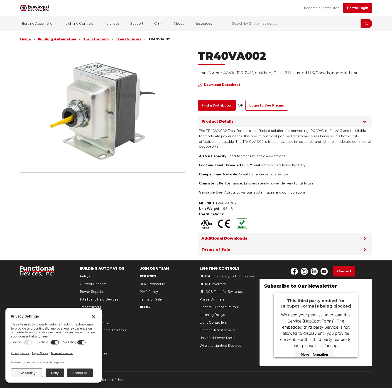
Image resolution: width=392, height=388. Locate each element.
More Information (314, 354)
